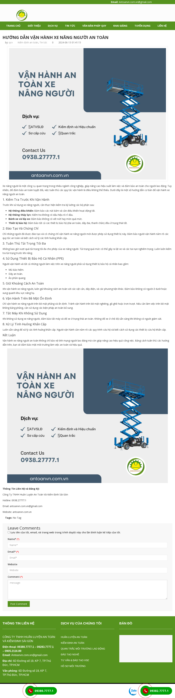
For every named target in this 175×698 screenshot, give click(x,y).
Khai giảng (120, 25)
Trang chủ (13, 25)
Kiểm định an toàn (28, 42)
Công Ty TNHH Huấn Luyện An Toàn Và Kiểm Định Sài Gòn (35, 494)
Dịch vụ (53, 25)
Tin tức (70, 25)
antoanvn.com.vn (22, 512)
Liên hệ (162, 25)
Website (12, 564)
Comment (14, 576)
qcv (11, 42)
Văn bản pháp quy (94, 25)
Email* (12, 551)
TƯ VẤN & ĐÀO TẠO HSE (75, 660)
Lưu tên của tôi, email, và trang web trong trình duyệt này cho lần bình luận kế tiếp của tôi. (66, 532)
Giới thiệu (34, 25)
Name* (12, 539)
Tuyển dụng (142, 25)
